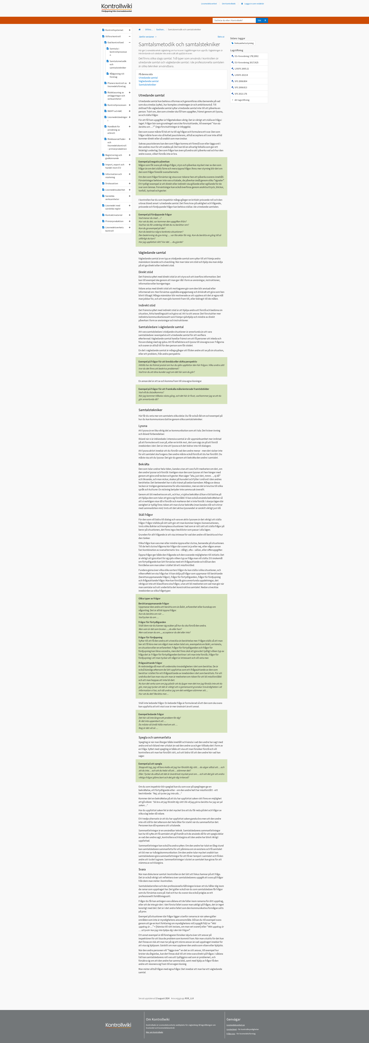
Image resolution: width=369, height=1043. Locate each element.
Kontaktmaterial (113, 215)
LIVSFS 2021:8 (241, 75)
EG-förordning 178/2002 (246, 56)
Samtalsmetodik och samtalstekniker (118, 64)
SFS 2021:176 (241, 93)
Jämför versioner (147, 36)
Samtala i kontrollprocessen (118, 52)
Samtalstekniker (147, 84)
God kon (160, 29)
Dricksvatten (111, 183)
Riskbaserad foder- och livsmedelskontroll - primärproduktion (117, 144)
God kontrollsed (116, 42)
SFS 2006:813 (241, 87)
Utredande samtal (148, 77)
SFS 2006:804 (241, 81)
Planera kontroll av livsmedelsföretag (117, 85)
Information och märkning (113, 176)
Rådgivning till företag (117, 75)
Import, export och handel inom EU (114, 166)
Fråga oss (231, 1033)
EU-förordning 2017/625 (246, 62)
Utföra (149, 29)
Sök (259, 20)
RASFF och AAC (115, 111)
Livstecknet (232, 1029)
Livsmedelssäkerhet (115, 189)
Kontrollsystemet (114, 30)
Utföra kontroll (113, 36)
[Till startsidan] (140, 29)
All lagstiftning (242, 99)
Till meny (7, 4)
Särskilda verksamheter (112, 197)
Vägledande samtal (149, 81)
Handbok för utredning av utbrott (114, 129)
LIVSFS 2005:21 (242, 68)
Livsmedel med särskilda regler (113, 207)
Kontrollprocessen (117, 105)
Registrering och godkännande (113, 157)
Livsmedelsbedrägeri (117, 119)
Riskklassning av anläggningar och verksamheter (116, 95)
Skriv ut (221, 36)
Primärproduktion (114, 221)
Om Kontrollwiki (229, 3)
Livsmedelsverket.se (236, 1025)
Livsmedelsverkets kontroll (114, 229)
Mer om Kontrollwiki (154, 1032)
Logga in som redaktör (254, 3)
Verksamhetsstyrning (244, 43)
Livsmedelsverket (209, 3)
